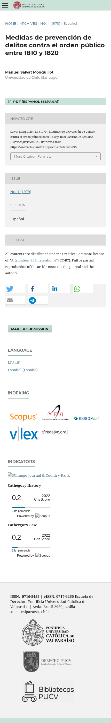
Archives (28, 23)
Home (10, 23)
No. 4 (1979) (50, 23)
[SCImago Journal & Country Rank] (39, 475)
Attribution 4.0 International (33, 260)
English (14, 362)
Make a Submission (30, 329)
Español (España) (23, 369)
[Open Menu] (5, 5)
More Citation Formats (32, 156)
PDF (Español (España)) (36, 102)
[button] (15, 288)
